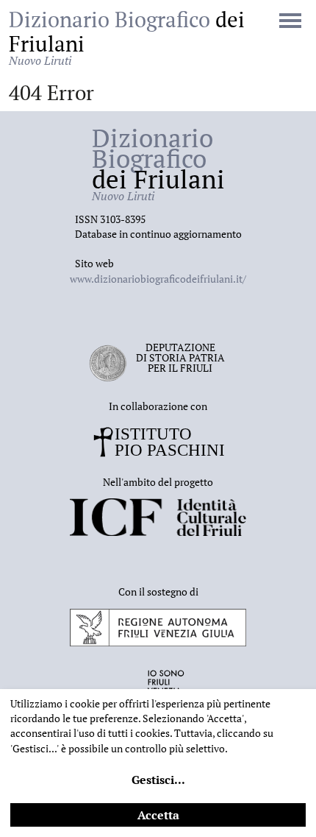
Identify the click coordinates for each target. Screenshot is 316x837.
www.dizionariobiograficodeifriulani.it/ (158, 279)
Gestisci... (158, 779)
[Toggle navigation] (290, 22)
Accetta (158, 815)
